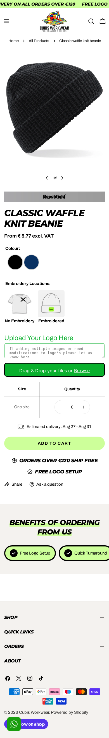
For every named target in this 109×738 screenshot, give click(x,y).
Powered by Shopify (69, 712)
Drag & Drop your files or (54, 370)
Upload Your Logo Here (38, 338)
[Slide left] (46, 177)
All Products (39, 41)
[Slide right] (62, 177)
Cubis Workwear (34, 712)
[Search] (91, 21)
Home (13, 41)
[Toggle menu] (6, 21)
